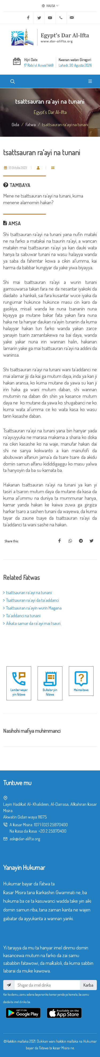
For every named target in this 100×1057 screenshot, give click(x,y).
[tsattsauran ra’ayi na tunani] (59, 541)
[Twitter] (39, 18)
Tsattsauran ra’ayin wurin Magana (34, 608)
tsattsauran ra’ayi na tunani (29, 592)
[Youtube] (50, 18)
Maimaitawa (81, 690)
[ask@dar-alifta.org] (72, 18)
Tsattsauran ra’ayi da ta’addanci (32, 600)
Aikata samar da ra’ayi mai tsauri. (33, 623)
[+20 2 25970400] (61, 18)
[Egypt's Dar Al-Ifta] (50, 37)
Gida (15, 124)
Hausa (50, 6)
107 (36, 824)
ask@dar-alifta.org (25, 838)
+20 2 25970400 (52, 831)
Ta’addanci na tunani (23, 615)
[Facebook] (28, 18)
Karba (88, 985)
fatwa (31, 124)
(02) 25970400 (55, 824)
